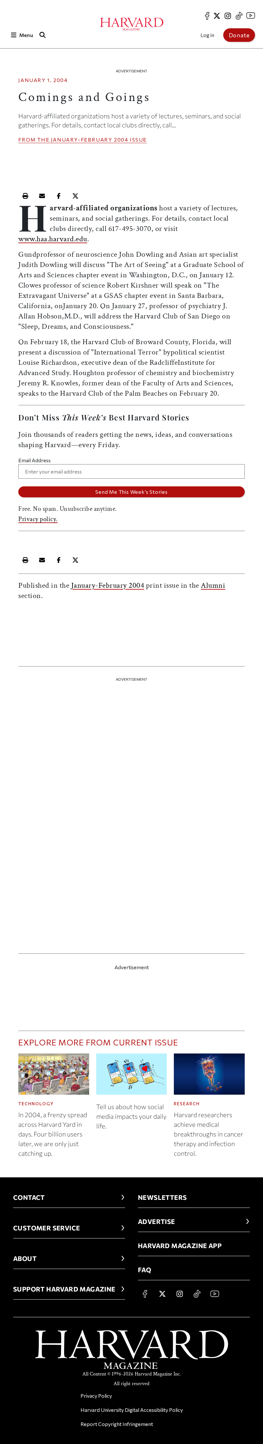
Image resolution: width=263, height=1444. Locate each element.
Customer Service (46, 1228)
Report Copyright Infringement (117, 1424)
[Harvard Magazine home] (131, 24)
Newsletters (162, 1197)
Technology (36, 1103)
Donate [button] (239, 35)
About (25, 1258)
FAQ (144, 1270)
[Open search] (43, 35)
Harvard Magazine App (180, 1245)
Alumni (213, 585)
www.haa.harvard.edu (52, 239)
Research (187, 1103)
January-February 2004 (90, 139)
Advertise (156, 1221)
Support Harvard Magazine (64, 1289)
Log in (207, 35)
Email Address (34, 460)
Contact (29, 1197)
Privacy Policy (96, 1396)
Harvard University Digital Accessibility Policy (132, 1410)
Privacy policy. (38, 519)
